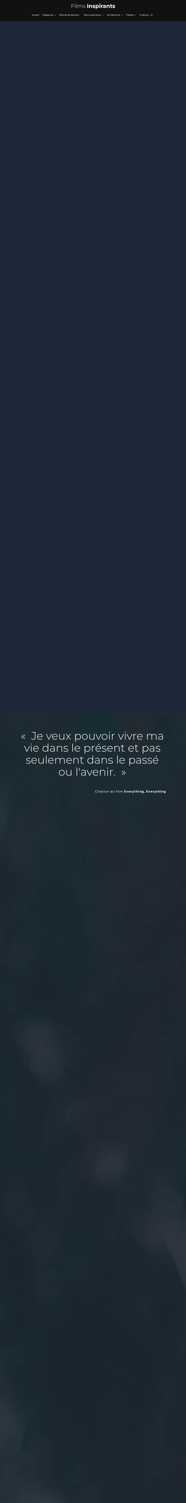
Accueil (35, 15)
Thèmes (130, 15)
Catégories (47, 15)
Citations (144, 15)
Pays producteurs (92, 15)
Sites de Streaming (68, 15)
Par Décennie (113, 15)
